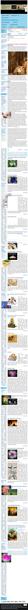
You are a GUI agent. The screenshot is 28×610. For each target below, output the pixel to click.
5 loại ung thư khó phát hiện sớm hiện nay (3, 131)
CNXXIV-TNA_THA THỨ (3, 57)
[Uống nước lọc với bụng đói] (6, 200)
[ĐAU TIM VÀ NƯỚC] (6, 304)
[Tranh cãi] (12, 357)
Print (8, 150)
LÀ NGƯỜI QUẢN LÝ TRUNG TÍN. (15, 251)
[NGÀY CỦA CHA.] (6, 490)
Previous (21, 33)
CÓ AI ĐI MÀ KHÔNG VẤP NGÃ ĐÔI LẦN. (3, 546)
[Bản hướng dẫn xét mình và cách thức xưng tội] (12, 301)
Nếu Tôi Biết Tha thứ (12, 216)
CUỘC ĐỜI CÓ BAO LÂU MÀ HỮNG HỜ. (16, 448)
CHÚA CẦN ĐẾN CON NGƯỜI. (14, 505)
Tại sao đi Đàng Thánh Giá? (13, 461)
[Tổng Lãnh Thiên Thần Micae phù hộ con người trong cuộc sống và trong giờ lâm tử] (12, 534)
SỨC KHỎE (3, 94)
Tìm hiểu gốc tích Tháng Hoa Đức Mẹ (15, 277)
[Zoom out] (10, 33)
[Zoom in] (8, 33)
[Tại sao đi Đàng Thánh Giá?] (12, 471)
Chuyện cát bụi (11, 333)
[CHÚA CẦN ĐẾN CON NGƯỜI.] (12, 511)
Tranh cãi (9, 352)
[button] (6, 22)
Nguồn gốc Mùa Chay (12, 241)
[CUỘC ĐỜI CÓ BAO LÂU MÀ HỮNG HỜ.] (12, 454)
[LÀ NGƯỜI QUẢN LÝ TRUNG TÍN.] (12, 256)
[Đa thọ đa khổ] (6, 400)
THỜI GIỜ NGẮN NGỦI (12, 175)
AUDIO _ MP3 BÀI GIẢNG (3, 31)
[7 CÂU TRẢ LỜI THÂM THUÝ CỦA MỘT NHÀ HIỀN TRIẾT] (12, 163)
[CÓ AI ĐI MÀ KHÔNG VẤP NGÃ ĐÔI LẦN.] (6, 557)
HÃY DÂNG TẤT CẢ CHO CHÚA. (14, 418)
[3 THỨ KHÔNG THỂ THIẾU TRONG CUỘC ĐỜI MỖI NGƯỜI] (12, 492)
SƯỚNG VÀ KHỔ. (11, 368)
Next (25, 33)
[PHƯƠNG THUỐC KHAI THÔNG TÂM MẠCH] (6, 263)
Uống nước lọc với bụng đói (3, 184)
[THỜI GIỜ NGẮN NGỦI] (12, 180)
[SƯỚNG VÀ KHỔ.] (12, 373)
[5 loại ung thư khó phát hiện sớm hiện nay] (6, 145)
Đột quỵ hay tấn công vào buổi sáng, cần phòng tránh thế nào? (3, 100)
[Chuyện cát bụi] (12, 339)
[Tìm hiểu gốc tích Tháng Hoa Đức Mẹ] (12, 282)
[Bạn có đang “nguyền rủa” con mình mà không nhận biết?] (12, 323)
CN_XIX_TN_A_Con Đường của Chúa (5, 41)
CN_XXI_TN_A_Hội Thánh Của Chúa (5, 47)
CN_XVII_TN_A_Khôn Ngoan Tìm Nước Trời (5, 36)
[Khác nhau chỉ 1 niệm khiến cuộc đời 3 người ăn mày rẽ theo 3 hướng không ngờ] (12, 236)
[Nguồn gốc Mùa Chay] (12, 246)
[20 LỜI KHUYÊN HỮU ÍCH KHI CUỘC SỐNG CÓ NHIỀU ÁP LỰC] (12, 402)
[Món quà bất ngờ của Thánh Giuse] (12, 203)
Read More (4, 126)
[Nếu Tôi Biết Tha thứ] (12, 221)
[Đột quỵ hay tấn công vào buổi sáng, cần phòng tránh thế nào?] (6, 115)
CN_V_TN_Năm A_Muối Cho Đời (4, 71)
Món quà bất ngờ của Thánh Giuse (15, 195)
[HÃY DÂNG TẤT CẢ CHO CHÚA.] (12, 423)
